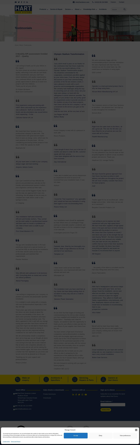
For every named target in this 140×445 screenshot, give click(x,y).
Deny (100, 435)
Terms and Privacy (15, 441)
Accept (76, 435)
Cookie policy (6, 441)
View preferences (125, 435)
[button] (136, 430)
